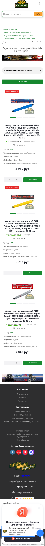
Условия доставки (22, 415)
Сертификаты (22, 440)
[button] (13, 117)
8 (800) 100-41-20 (24, 486)
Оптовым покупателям (22, 418)
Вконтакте (12, 452)
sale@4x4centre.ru (24, 492)
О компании (22, 394)
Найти (38, 14)
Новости (22, 397)
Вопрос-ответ (22, 431)
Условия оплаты (22, 411)
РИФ (11, 149)
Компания (22, 389)
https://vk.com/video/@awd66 (25, 452)
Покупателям (23, 407)
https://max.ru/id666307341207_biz (31, 452)
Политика (22, 401)
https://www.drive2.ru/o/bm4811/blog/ (18, 452)
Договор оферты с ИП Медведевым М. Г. (22, 421)
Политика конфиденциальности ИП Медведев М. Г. (22, 435)
